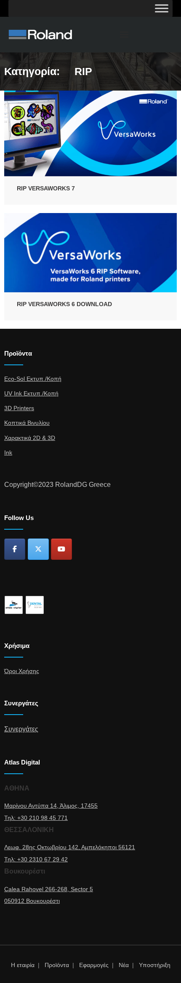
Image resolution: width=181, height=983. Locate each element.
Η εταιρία (23, 965)
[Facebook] (14, 549)
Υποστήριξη (154, 965)
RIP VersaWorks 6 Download (64, 304)
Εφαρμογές (94, 965)
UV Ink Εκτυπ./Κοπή (31, 393)
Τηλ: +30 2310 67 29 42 (36, 859)
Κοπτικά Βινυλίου (27, 422)
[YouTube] (61, 549)
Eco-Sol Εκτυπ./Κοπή (32, 378)
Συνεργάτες (21, 729)
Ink (8, 452)
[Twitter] (38, 549)
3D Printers (19, 408)
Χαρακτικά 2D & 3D (29, 437)
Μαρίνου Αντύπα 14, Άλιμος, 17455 (51, 805)
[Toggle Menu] (161, 8)
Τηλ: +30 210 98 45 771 (36, 817)
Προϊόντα (57, 965)
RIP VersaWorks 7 (46, 188)
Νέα (124, 965)
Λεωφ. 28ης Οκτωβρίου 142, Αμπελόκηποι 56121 (69, 847)
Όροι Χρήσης (21, 671)
